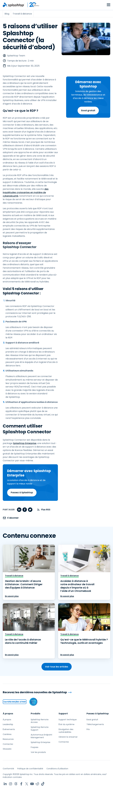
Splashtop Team (16, 55)
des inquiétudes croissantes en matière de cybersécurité (26, 192)
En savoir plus (12, 596)
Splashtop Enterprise (24, 443)
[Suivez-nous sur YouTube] (32, 783)
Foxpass (34, 747)
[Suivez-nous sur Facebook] (21, 783)
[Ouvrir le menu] (108, 4)
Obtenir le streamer (68, 737)
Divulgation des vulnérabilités (66, 730)
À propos (8, 713)
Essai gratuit (88, 110)
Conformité (8, 768)
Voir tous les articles (56, 666)
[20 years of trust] (32, 4)
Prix (88, 729)
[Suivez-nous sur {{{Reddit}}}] (37, 783)
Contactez (8, 744)
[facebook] (24, 509)
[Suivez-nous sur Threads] (16, 783)
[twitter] (30, 509)
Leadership (8, 724)
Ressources (8, 739)
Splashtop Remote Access (40, 721)
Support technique (68, 719)
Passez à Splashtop (22, 492)
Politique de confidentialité (30, 768)
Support (63, 713)
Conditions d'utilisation (57, 768)
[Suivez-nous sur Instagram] (10, 783)
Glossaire (7, 749)
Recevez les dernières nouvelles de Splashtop (35, 692)
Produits (35, 713)
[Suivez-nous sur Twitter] (26, 783)
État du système (66, 724)
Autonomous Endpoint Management (41, 736)
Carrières (7, 734)
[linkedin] (19, 509)
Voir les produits (38, 752)
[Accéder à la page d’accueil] (14, 4)
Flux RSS (45, 509)
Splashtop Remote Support (40, 728)
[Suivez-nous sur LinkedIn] (5, 783)
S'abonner (13, 517)
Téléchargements (95, 724)
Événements (9, 729)
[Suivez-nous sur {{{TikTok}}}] (42, 783)
